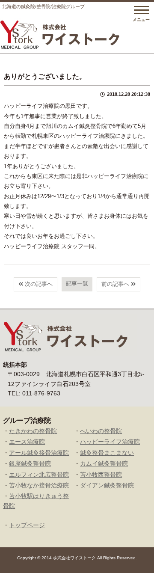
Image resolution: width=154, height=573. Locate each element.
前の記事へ (116, 284)
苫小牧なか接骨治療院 (39, 485)
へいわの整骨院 (101, 431)
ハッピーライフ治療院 (110, 441)
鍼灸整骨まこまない (107, 452)
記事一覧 (77, 283)
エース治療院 (27, 441)
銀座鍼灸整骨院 (30, 463)
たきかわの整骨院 (33, 431)
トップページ (27, 525)
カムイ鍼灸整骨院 (104, 463)
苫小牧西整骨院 (101, 474)
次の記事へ (38, 284)
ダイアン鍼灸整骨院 (107, 485)
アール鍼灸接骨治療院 (39, 452)
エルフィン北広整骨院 (39, 474)
